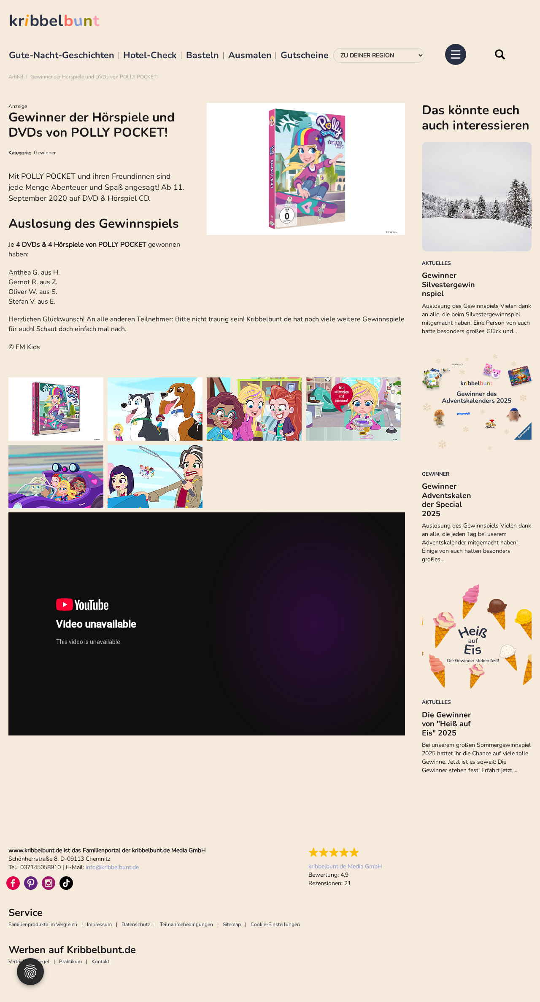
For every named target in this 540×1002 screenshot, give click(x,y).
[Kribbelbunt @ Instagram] (48, 883)
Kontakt (100, 961)
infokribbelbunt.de (112, 867)
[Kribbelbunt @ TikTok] (66, 883)
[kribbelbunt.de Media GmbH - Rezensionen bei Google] (345, 852)
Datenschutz (136, 924)
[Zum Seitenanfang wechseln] (514, 976)
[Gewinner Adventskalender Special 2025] (477, 407)
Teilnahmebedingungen (186, 924)
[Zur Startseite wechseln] (63, 21)
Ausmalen (250, 55)
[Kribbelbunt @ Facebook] (13, 883)
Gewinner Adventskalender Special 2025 (446, 500)
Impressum (99, 924)
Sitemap (232, 924)
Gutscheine (305, 55)
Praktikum (70, 961)
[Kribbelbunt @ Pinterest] (31, 883)
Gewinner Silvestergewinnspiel (448, 284)
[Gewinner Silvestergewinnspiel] (477, 196)
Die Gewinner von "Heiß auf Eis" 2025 (446, 724)
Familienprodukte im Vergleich (42, 924)
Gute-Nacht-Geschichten (61, 55)
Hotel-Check (150, 55)
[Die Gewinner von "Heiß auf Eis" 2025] (477, 635)
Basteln (202, 55)
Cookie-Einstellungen (275, 924)
